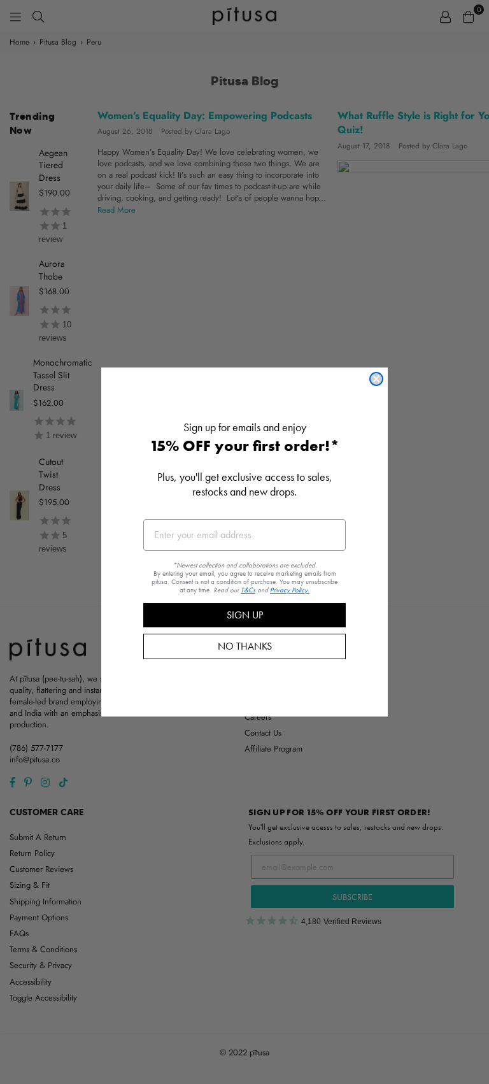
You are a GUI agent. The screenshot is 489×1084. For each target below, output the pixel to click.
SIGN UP (245, 615)
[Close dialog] (376, 379)
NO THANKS (245, 646)
